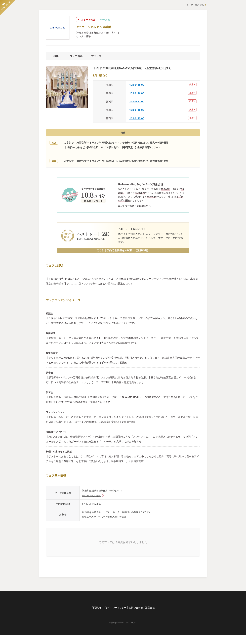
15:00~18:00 (136, 109)
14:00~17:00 (136, 101)
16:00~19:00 (136, 118)
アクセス (96, 56)
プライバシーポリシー (115, 607)
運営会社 (150, 607)
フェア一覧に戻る (195, 5)
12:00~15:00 (136, 84)
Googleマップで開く (91, 495)
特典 (56, 56)
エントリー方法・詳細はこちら (134, 205)
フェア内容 (76, 56)
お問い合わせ (136, 607)
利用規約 (96, 607)
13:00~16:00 (136, 93)
